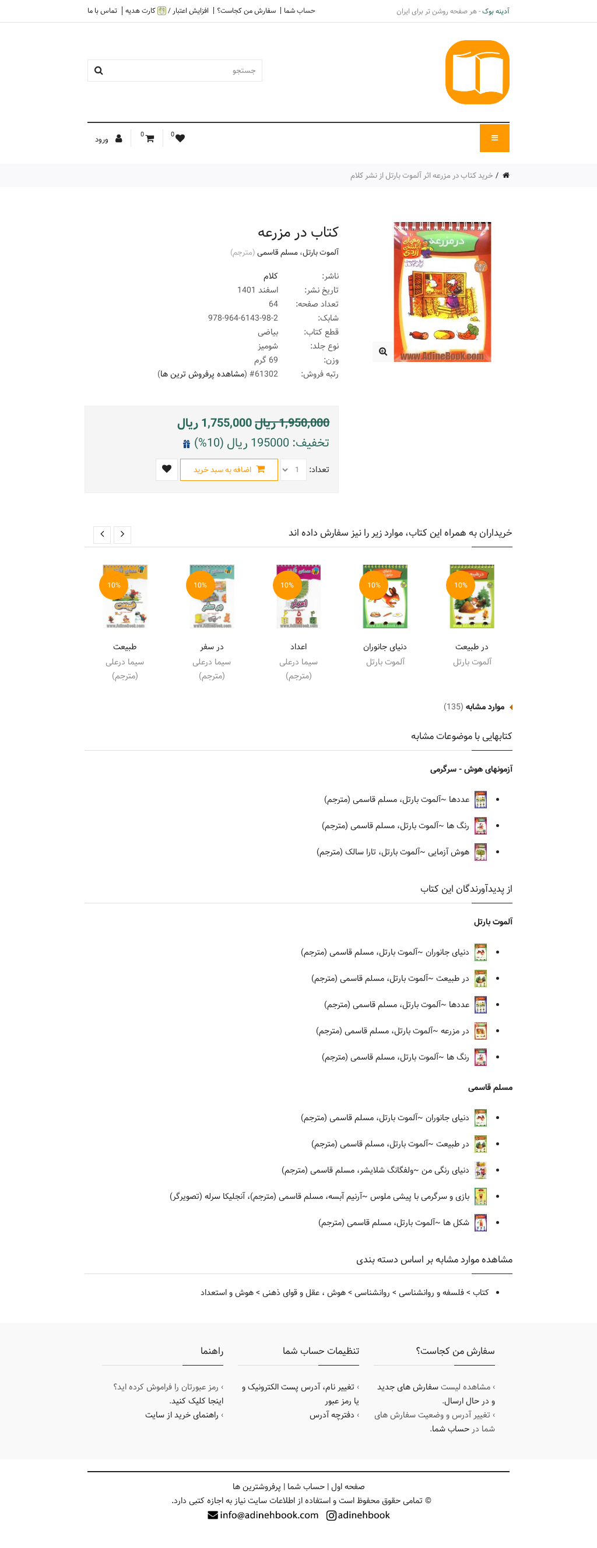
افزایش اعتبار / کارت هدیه (167, 10)
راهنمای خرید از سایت (182, 1415)
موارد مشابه (485, 707)
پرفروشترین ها (257, 1487)
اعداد (298, 647)
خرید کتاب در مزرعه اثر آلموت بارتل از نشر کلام (421, 175)
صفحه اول (348, 1487)
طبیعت (124, 647)
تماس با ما (102, 10)
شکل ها (457, 1223)
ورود (102, 139)
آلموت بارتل (321, 252)
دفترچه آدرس (332, 1415)
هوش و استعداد (227, 1293)
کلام (271, 276)
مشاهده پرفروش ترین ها (202, 374)
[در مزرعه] (383, 352)
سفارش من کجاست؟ (246, 10)
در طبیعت (472, 647)
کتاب (481, 1293)
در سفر (212, 647)
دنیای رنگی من (447, 1170)
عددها (460, 800)
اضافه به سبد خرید (223, 469)
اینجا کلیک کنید (197, 1401)
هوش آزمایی (450, 852)
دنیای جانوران (385, 647)
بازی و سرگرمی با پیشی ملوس (421, 1197)
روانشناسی (372, 1293)
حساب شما (299, 10)
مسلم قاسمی (277, 252)
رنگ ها (459, 826)
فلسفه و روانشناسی (431, 1293)
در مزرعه (456, 1031)
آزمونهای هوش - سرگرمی (471, 769)
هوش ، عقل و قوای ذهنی (304, 1293)
